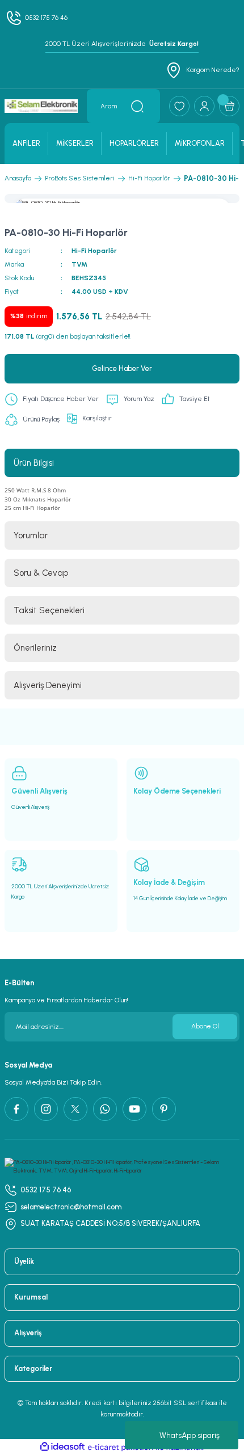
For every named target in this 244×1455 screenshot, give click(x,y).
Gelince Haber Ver (122, 368)
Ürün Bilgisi (34, 463)
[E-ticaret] (120, 1447)
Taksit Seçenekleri (49, 610)
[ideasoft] (62, 1447)
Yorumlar (31, 535)
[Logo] (41, 106)
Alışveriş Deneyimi (48, 685)
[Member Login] (204, 106)
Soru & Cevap (41, 573)
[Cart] (229, 106)
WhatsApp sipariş (189, 1435)
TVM (79, 264)
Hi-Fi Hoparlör (94, 251)
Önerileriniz (35, 648)
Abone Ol (205, 1026)
